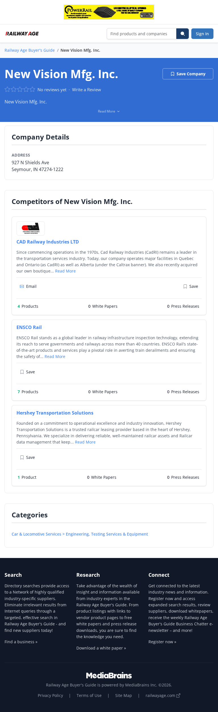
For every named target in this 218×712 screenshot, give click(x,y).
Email (31, 286)
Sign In (202, 33)
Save (193, 286)
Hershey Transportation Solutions (54, 413)
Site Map (123, 695)
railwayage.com (161, 695)
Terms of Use (89, 695)
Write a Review (86, 89)
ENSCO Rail (29, 327)
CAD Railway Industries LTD (47, 242)
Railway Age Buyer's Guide (30, 50)
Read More (65, 271)
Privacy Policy (50, 695)
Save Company (191, 73)
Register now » (162, 641)
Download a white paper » (101, 648)
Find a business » (21, 641)
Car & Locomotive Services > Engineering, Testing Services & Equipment (80, 534)
